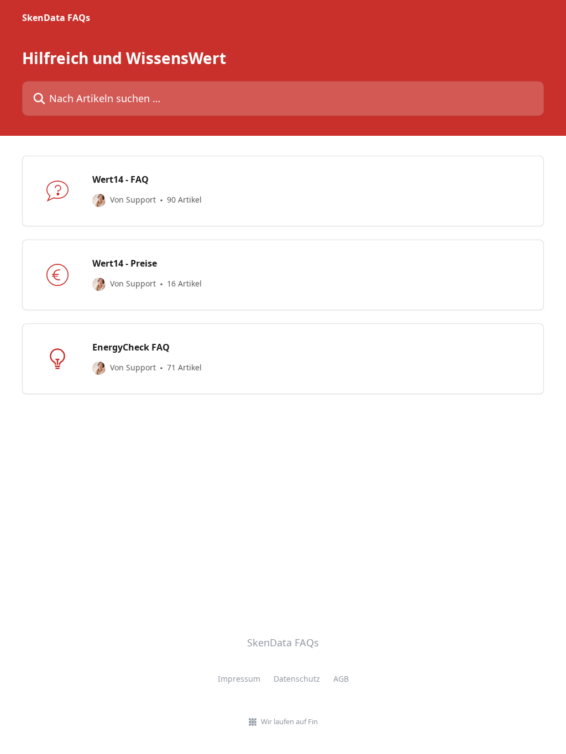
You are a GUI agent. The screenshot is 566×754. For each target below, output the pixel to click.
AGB (341, 678)
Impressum (239, 678)
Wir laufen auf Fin (289, 721)
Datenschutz (297, 678)
